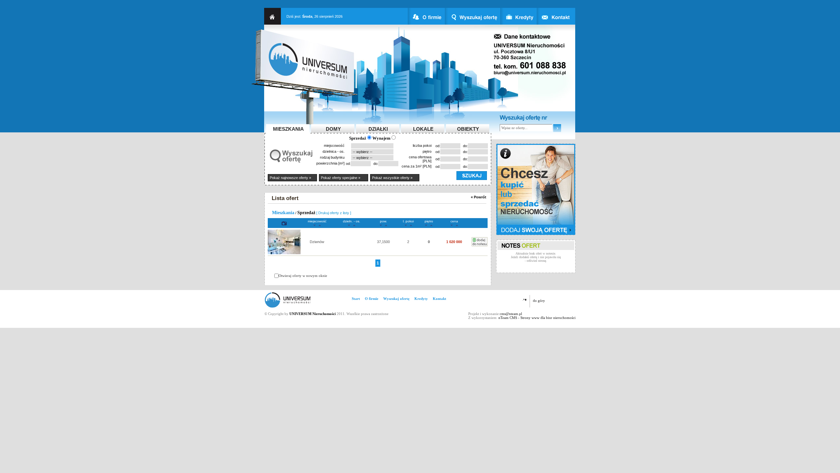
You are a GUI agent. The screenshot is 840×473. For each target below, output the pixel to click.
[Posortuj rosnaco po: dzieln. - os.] (354, 225)
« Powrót (478, 197)
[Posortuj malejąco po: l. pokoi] (406, 225)
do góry (539, 301)
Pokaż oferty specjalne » (340, 178)
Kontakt (439, 299)
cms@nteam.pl (511, 314)
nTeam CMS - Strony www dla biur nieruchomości (537, 318)
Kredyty (421, 299)
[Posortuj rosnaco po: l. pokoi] (411, 225)
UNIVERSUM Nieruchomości (312, 314)
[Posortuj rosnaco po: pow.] (386, 225)
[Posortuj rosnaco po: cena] (457, 225)
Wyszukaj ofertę (396, 299)
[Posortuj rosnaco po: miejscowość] (320, 225)
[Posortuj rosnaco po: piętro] (431, 225)
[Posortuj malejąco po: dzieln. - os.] (349, 225)
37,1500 (383, 242)
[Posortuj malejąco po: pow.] (381, 225)
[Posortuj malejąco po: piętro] (426, 225)
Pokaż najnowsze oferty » (290, 178)
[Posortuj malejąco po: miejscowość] (314, 225)
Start (356, 299)
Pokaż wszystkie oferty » (392, 178)
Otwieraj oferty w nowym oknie (303, 276)
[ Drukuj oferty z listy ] (333, 213)
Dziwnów (317, 242)
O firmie (371, 299)
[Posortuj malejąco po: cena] (452, 225)
